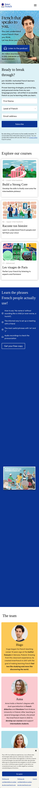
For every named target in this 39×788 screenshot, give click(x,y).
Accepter (19, 774)
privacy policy (33, 137)
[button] (36, 751)
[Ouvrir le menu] (35, 5)
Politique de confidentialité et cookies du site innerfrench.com (9, 782)
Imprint (35, 779)
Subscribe (19, 124)
